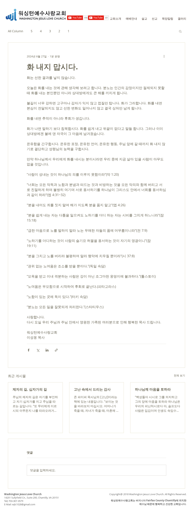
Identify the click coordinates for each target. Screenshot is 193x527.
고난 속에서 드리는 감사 (92, 389)
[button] (180, 31)
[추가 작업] (164, 56)
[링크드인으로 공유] (47, 350)
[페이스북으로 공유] (28, 350)
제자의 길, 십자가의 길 (30, 389)
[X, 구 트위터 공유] (38, 350)
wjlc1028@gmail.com (23, 504)
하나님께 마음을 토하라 (153, 389)
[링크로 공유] (56, 350)
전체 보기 (179, 375)
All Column (15, 31)
